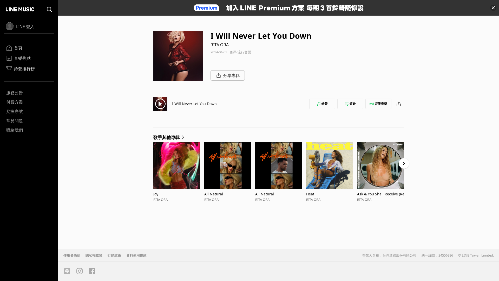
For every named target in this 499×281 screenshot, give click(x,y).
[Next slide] (404, 163)
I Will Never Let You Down (194, 103)
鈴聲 (324, 103)
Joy (155, 194)
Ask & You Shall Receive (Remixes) (382, 194)
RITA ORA (220, 45)
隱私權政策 (94, 255)
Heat (310, 194)
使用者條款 (71, 255)
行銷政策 (114, 255)
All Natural (213, 194)
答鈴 (353, 103)
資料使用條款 (136, 255)
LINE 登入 (25, 26)
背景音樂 (381, 103)
